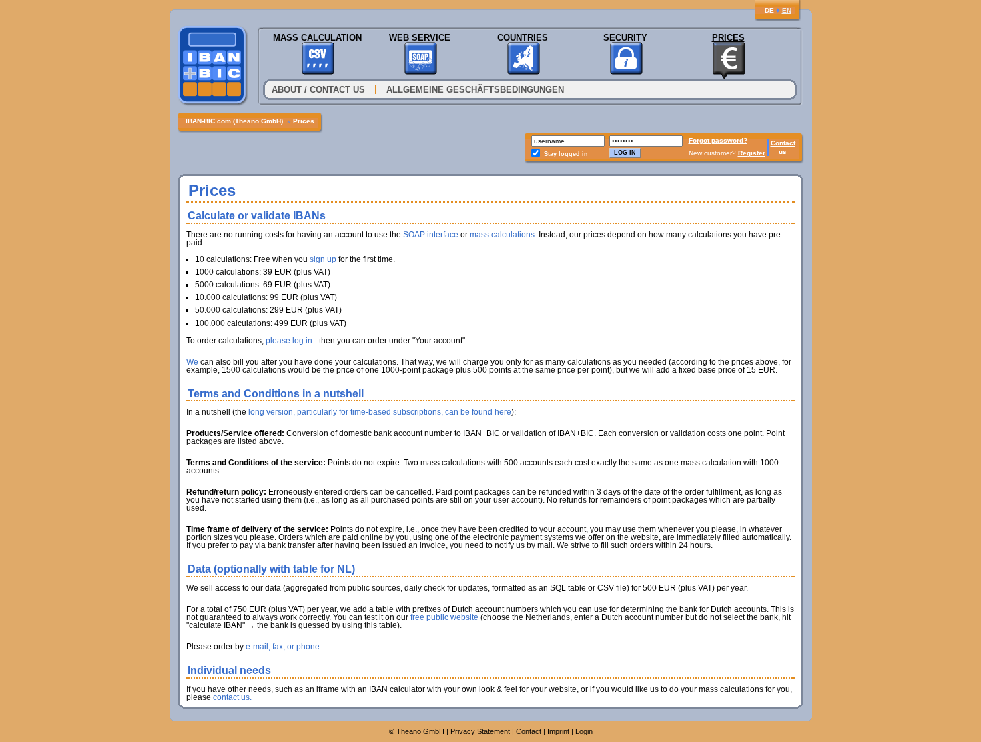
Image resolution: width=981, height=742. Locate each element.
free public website (444, 617)
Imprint (558, 731)
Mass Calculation (317, 38)
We (192, 362)
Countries (522, 38)
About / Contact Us (318, 90)
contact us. (232, 697)
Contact (783, 143)
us (783, 151)
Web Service (419, 38)
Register (751, 153)
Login (584, 731)
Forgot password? (718, 140)
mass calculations (502, 234)
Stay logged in (566, 154)
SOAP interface (430, 234)
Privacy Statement (480, 731)
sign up (323, 259)
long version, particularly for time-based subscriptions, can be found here (379, 412)
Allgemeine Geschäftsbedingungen (475, 90)
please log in (289, 340)
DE (769, 10)
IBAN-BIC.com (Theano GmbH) (234, 121)
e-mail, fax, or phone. (284, 646)
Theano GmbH (420, 731)
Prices (728, 38)
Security (625, 38)
